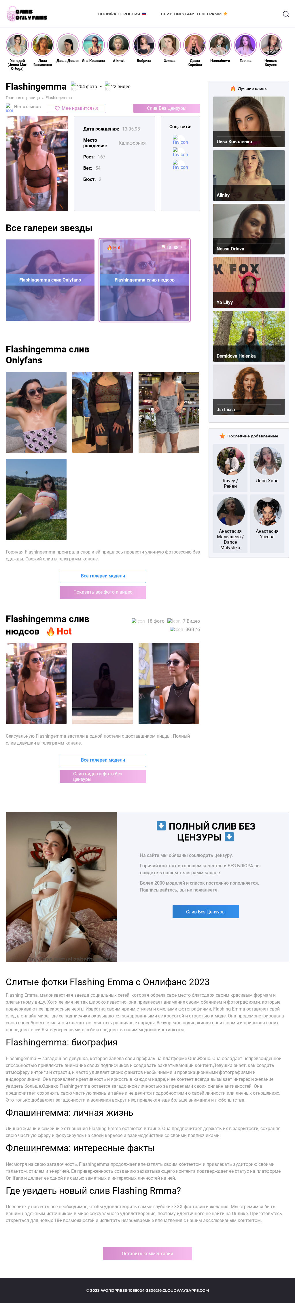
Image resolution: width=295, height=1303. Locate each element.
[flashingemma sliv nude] (36, 499)
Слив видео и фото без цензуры (97, 776)
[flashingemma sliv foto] (36, 412)
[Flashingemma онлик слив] (169, 683)
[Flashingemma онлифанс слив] (102, 683)
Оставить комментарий (147, 1253)
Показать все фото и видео (103, 592)
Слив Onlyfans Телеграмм (191, 14)
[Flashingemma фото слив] (36, 683)
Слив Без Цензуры (166, 108)
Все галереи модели (103, 576)
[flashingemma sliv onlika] (169, 412)
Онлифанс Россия (119, 14)
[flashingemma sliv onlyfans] (102, 412)
